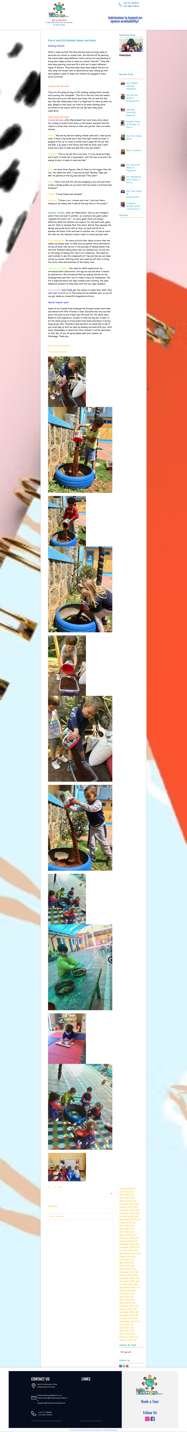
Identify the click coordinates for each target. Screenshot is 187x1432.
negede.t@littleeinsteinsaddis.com (51, 1403)
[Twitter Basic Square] (124, 1366)
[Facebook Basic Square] (120, 1366)
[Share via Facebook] (49, 1187)
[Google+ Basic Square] (127, 1366)
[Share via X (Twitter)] (54, 1187)
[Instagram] (147, 1419)
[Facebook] (153, 1419)
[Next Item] (140, 45)
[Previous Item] (123, 45)
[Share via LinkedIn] (60, 1187)
